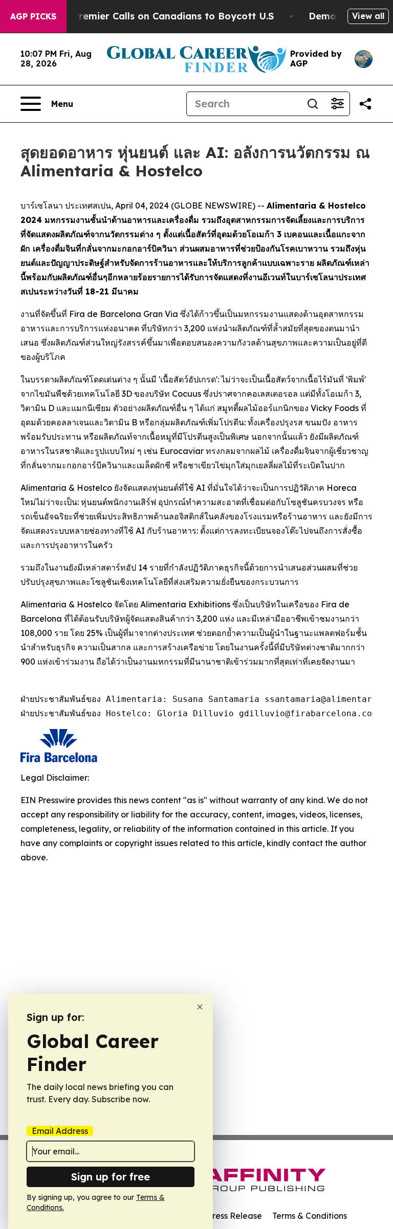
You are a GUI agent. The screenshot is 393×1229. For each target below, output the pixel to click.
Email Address (60, 1131)
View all (368, 16)
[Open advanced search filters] (337, 104)
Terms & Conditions (309, 1216)
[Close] (200, 1007)
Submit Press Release (220, 1216)
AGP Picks (33, 16)
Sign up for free (110, 1176)
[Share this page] (365, 104)
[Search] (312, 104)
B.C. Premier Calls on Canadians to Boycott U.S (163, 16)
